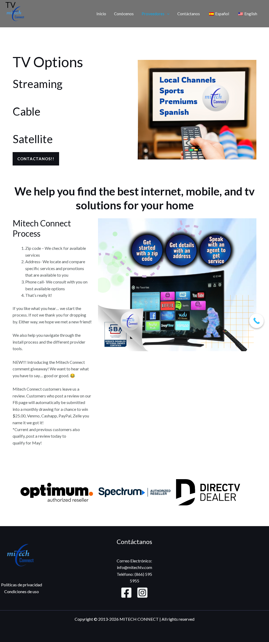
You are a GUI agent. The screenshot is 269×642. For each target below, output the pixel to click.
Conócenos (124, 13)
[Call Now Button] (256, 321)
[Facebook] (126, 592)
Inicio (101, 13)
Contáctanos (188, 13)
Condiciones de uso (21, 591)
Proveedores (153, 13)
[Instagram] (142, 592)
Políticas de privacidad (21, 584)
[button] (166, 13)
